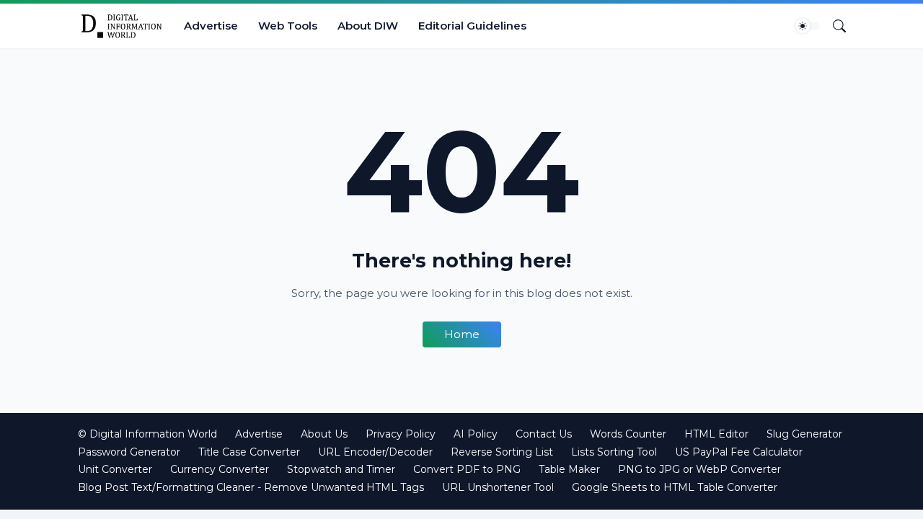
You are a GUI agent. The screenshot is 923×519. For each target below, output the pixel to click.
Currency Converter (219, 469)
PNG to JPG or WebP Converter (699, 469)
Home (462, 334)
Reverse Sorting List (502, 451)
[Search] (833, 26)
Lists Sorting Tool (614, 451)
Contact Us (544, 433)
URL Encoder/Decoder (375, 451)
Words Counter (628, 433)
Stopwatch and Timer (341, 469)
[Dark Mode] (807, 26)
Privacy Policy (401, 433)
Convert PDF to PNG (467, 469)
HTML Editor (716, 433)
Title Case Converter (249, 451)
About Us (324, 433)
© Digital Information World (147, 433)
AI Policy (476, 433)
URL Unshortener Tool (498, 487)
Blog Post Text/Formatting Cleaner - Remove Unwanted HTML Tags (251, 487)
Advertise (211, 25)
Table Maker (569, 469)
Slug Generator (804, 433)
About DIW (367, 25)
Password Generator (129, 451)
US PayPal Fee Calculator (739, 451)
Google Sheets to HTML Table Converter (674, 487)
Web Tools (287, 25)
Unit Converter (115, 469)
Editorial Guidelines (472, 25)
